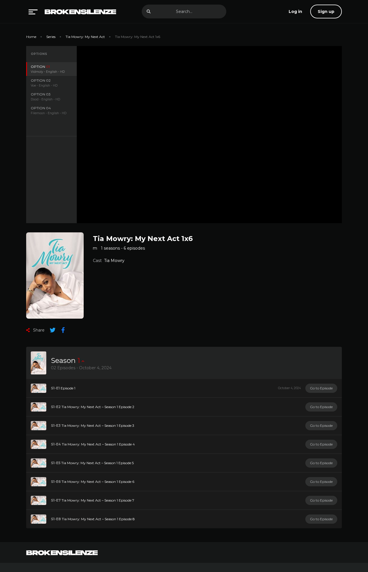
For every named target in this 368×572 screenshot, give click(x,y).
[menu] (33, 11)
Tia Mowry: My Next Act (85, 37)
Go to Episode (321, 388)
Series (50, 37)
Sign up (326, 11)
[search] (149, 11)
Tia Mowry (114, 260)
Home (31, 37)
